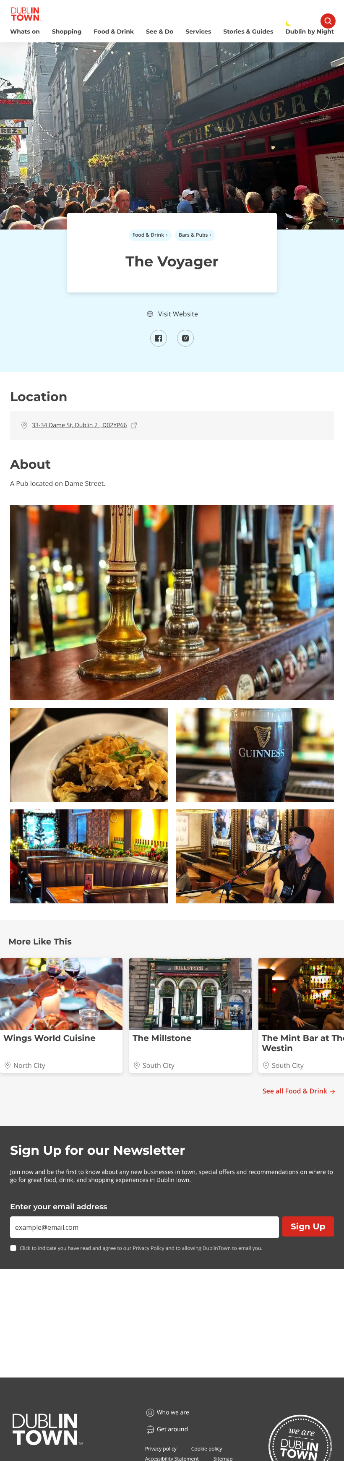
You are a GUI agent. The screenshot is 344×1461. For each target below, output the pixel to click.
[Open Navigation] (328, 21)
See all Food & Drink (295, 1091)
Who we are (173, 1413)
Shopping (67, 31)
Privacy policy (161, 1448)
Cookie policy (206, 1448)
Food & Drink (114, 31)
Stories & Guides (248, 31)
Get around (172, 1429)
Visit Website (178, 314)
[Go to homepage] (48, 1429)
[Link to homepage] (26, 14)
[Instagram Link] (185, 344)
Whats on (25, 31)
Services (198, 31)
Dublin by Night (309, 31)
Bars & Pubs (193, 234)
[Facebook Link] (158, 344)
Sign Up (308, 1226)
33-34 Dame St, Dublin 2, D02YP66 (79, 425)
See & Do (159, 31)
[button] (172, 602)
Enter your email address (58, 1206)
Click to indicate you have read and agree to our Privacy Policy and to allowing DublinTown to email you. (141, 1248)
